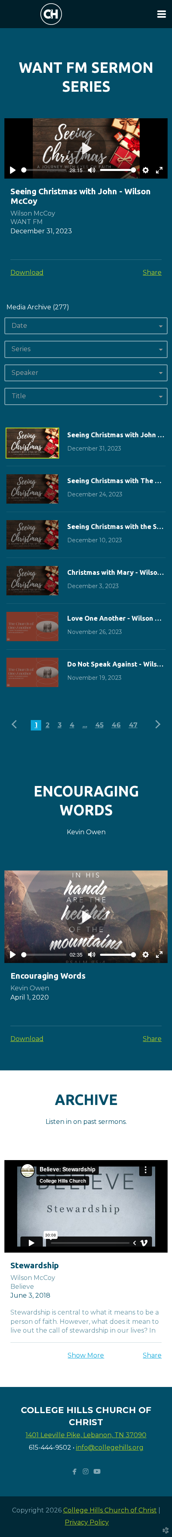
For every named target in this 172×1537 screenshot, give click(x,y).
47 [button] (133, 725)
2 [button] (48, 725)
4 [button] (72, 725)
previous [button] (16, 724)
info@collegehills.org (110, 1447)
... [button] (84, 725)
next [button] (156, 724)
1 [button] (36, 725)
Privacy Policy (87, 1522)
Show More (86, 1355)
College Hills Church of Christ (110, 1510)
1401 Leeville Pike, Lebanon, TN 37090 (86, 1435)
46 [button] (116, 725)
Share (152, 272)
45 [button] (99, 725)
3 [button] (60, 725)
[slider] (44, 170)
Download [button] (27, 272)
